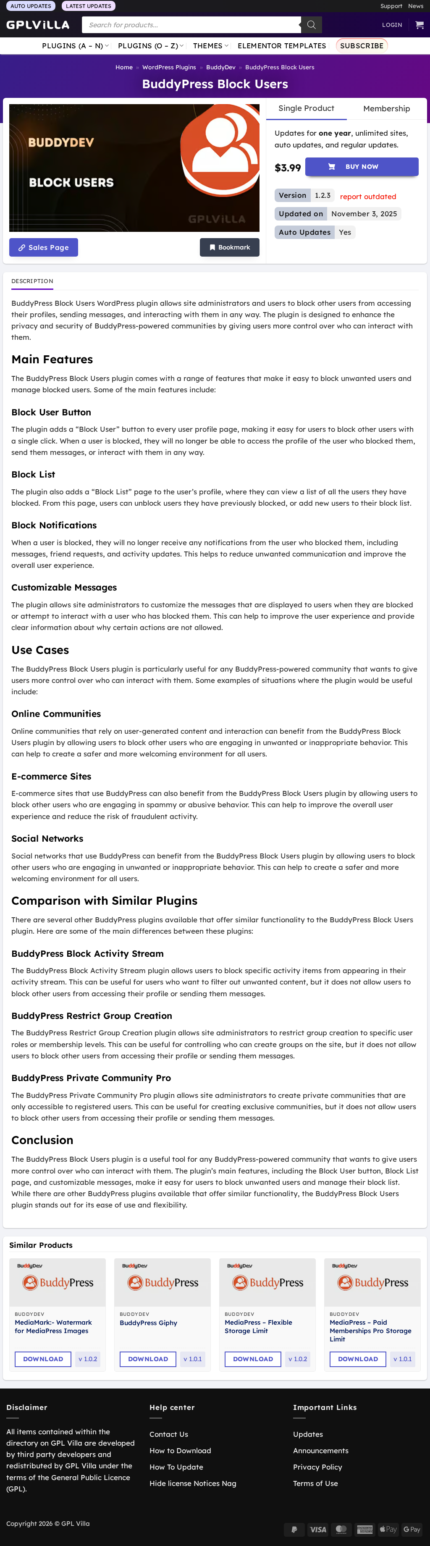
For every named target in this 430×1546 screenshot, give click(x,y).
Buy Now (362, 167)
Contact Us (168, 1434)
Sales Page (47, 247)
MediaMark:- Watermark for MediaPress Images (53, 1326)
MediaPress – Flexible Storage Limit (258, 1326)
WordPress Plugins (169, 67)
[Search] (311, 24)
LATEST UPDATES (88, 6)
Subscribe (362, 45)
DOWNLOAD (43, 1359)
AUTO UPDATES (30, 6)
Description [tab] (32, 280)
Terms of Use (315, 1483)
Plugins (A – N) (72, 45)
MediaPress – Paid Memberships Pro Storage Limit (371, 1330)
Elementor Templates (282, 45)
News (416, 5)
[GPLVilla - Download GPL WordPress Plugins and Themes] (37, 25)
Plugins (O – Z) (148, 45)
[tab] (306, 108)
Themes (208, 45)
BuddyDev (221, 67)
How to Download (180, 1450)
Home (124, 67)
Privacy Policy (317, 1466)
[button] (230, 247)
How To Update (176, 1466)
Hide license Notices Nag (192, 1483)
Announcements (321, 1450)
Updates (308, 1434)
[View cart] (419, 25)
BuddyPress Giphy (148, 1323)
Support (391, 5)
